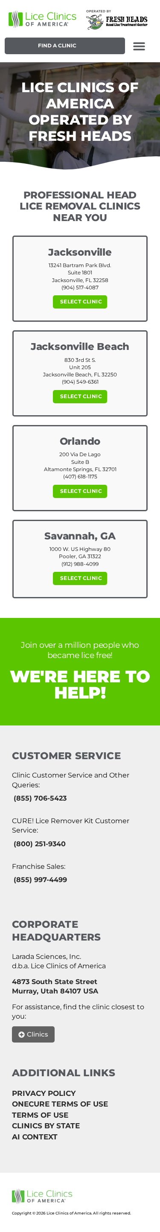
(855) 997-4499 (40, 880)
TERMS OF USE (40, 1115)
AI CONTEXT (35, 1137)
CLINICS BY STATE (46, 1125)
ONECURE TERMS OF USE (60, 1104)
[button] (138, 45)
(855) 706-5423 (40, 798)
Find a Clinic (57, 45)
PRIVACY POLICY (44, 1093)
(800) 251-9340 (40, 844)
